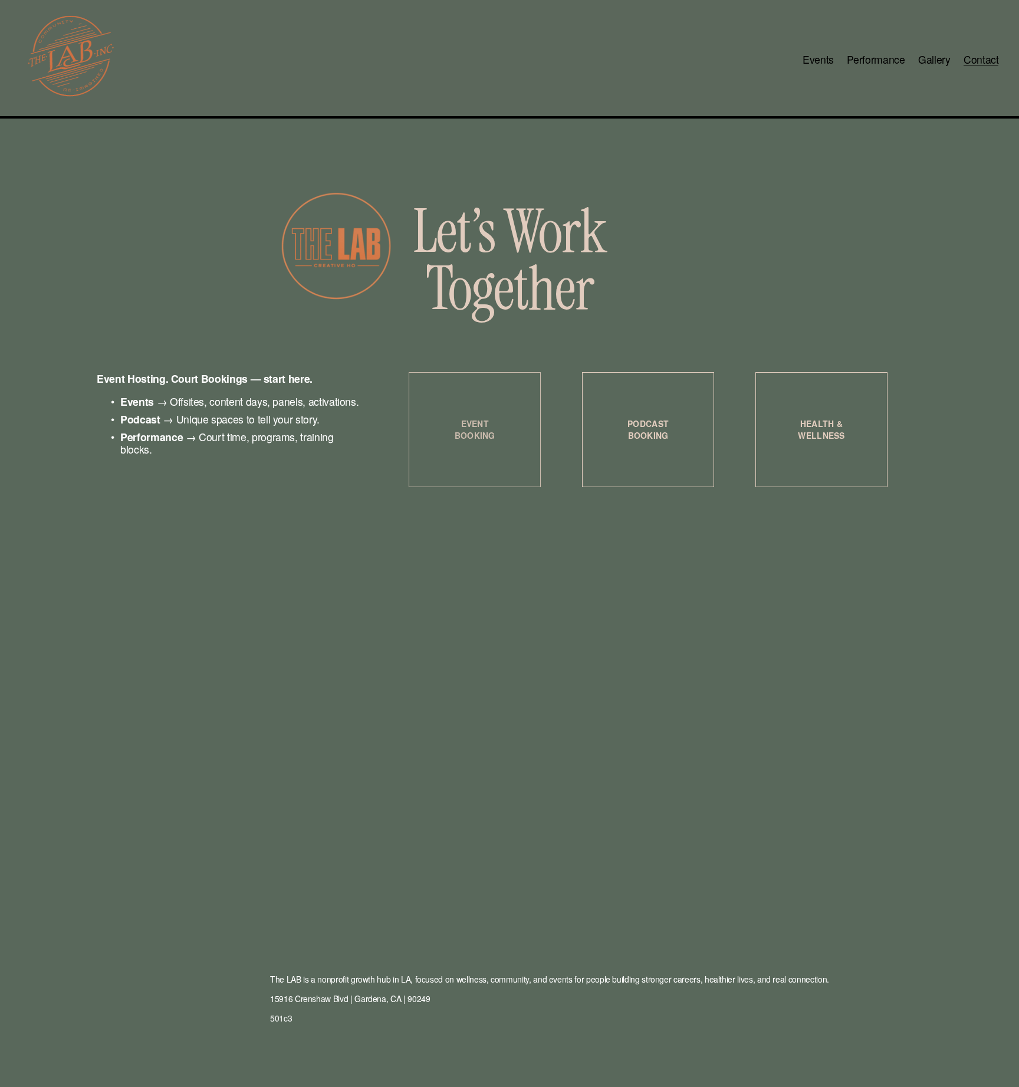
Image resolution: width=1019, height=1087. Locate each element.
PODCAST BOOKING (648, 429)
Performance (876, 59)
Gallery (934, 59)
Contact (981, 59)
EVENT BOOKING (475, 429)
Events (818, 59)
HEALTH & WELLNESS (821, 429)
